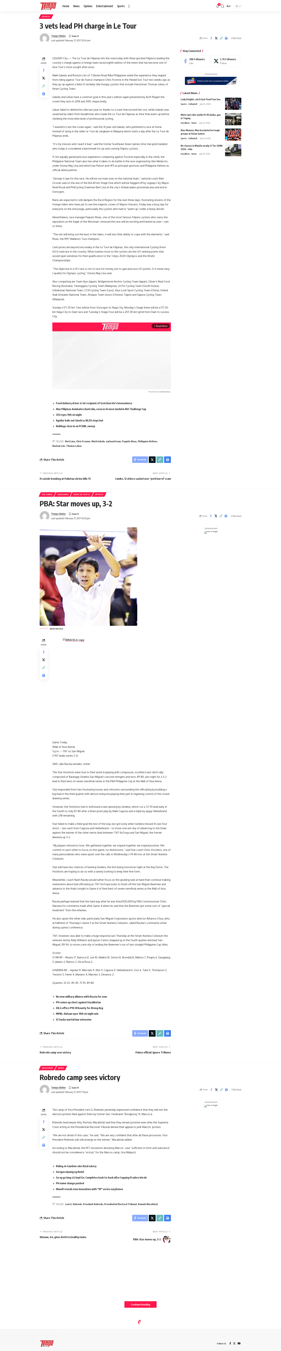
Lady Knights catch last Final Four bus (201, 99)
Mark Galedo (98, 441)
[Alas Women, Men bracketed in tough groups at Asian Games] (233, 135)
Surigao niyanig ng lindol (70, 1171)
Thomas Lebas (74, 446)
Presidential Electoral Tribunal (120, 1204)
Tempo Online (58, 35)
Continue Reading (140, 1304)
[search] (222, 6)
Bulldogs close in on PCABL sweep (75, 426)
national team (113, 441)
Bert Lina (70, 441)
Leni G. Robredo (73, 1204)
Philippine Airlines (147, 441)
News (194, 123)
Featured (47, 494)
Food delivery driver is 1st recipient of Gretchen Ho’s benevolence (94, 403)
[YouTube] (239, 1343)
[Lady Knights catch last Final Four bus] (233, 104)
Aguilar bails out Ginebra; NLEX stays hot (79, 420)
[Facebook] (196, 61)
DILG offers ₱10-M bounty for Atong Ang (79, 1008)
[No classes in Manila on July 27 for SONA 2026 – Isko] (233, 150)
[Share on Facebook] (211, 38)
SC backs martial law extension (73, 1019)
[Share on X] (216, 38)
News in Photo (82, 494)
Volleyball (192, 104)
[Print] (226, 38)
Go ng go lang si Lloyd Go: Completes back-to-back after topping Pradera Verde (101, 1177)
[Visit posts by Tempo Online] (44, 38)
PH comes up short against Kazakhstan (78, 1002)
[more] (129, 6)
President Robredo (93, 1204)
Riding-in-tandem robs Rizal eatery (76, 1166)
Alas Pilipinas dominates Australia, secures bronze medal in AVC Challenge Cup (101, 409)
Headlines (185, 123)
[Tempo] (48, 6)
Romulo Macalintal (148, 1204)
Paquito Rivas (129, 441)
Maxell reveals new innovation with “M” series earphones (89, 1189)
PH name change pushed (70, 1183)
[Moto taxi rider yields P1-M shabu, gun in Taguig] (233, 119)
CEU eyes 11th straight (69, 414)
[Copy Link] (221, 38)
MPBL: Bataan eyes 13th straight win (77, 1013)
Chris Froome (83, 441)
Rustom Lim (58, 446)
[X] (226, 61)
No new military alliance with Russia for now (81, 996)
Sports (46, 16)
